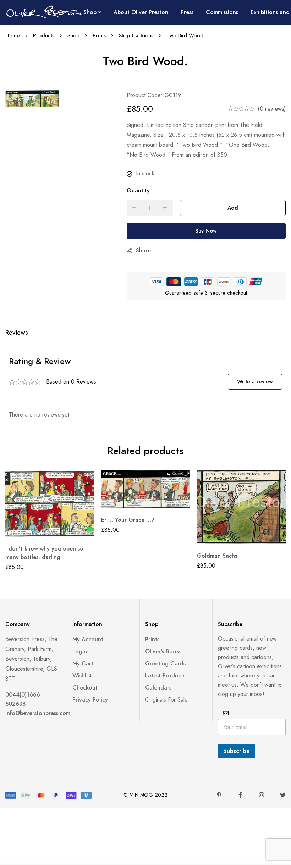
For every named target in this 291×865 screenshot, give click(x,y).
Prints (99, 35)
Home (12, 35)
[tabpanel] (145, 388)
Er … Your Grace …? (127, 520)
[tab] (16, 333)
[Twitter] (283, 795)
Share (143, 250)
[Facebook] (240, 795)
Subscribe (236, 751)
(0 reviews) (272, 109)
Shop (73, 35)
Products (43, 35)
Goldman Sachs (217, 556)
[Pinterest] (219, 795)
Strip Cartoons (136, 35)
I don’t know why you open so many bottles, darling (44, 553)
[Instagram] (261, 795)
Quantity (138, 190)
